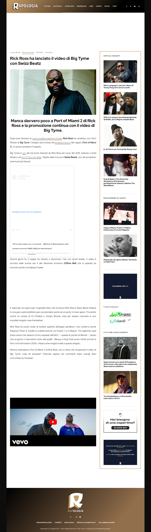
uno (24, 153)
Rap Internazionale (28, 52)
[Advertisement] (75, 33)
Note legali (69, 522)
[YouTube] (135, 6)
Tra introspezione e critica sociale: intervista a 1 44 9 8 (118, 397)
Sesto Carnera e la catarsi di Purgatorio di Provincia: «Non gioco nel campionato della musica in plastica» (120, 364)
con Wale (31, 157)
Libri (91, 6)
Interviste (69, 6)
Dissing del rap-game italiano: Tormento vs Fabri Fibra (120, 261)
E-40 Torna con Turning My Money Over (120, 149)
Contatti (58, 522)
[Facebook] (127, 6)
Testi (115, 6)
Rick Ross (32, 253)
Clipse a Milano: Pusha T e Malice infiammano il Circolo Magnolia (117, 229)
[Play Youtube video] (53, 422)
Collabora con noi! (107, 522)
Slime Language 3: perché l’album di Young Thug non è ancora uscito (118, 86)
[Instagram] (131, 6)
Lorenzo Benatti (15, 52)
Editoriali (57, 6)
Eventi (99, 6)
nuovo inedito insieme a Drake (47, 138)
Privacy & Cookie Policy (86, 522)
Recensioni (81, 6)
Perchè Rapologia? (44, 522)
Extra (107, 6)
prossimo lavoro (63, 142)
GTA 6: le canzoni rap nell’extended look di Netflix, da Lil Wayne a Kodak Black (120, 118)
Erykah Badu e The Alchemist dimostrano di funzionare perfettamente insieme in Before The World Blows (119, 182)
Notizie (47, 6)
